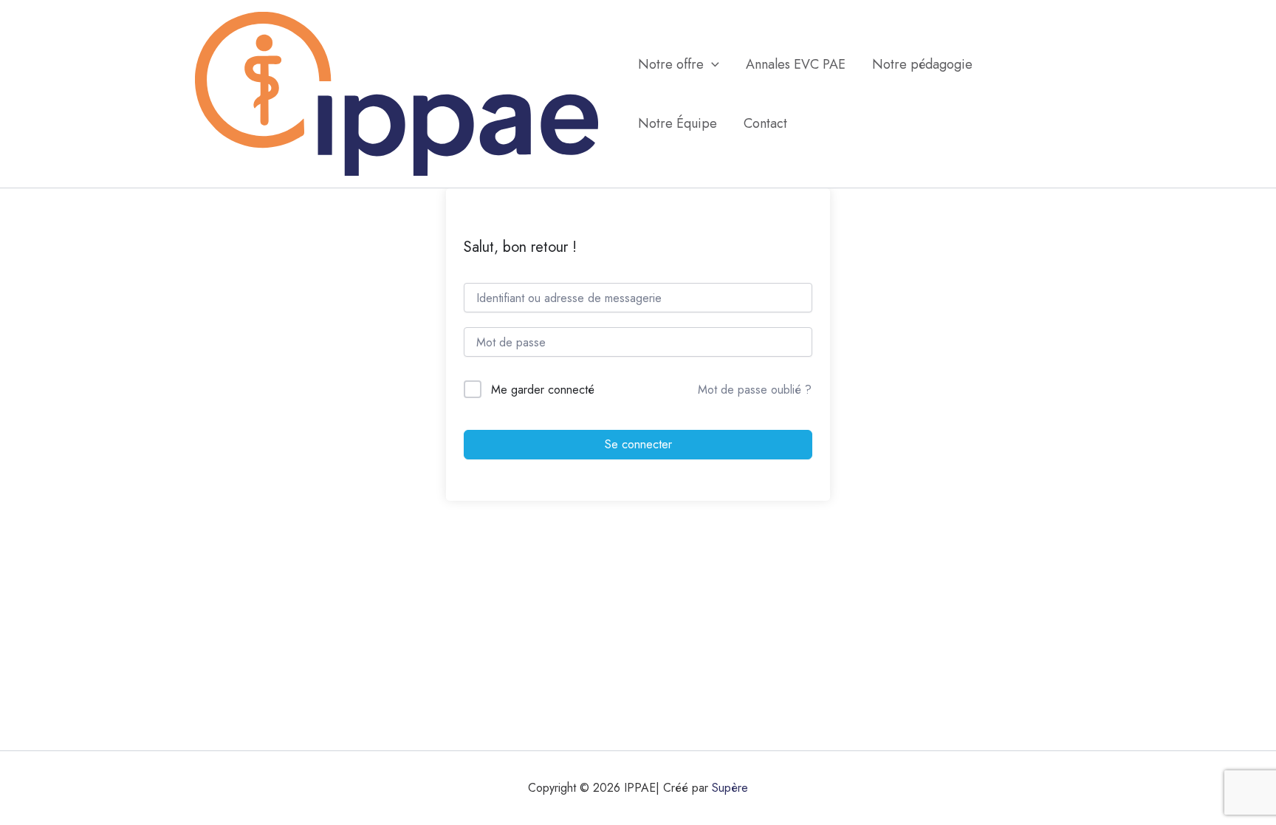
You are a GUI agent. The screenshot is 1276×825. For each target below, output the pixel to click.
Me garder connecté (542, 389)
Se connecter (638, 444)
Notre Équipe (677, 123)
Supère (730, 787)
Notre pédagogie (922, 64)
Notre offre (671, 64)
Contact (765, 123)
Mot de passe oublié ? (755, 389)
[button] (711, 64)
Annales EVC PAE (795, 64)
